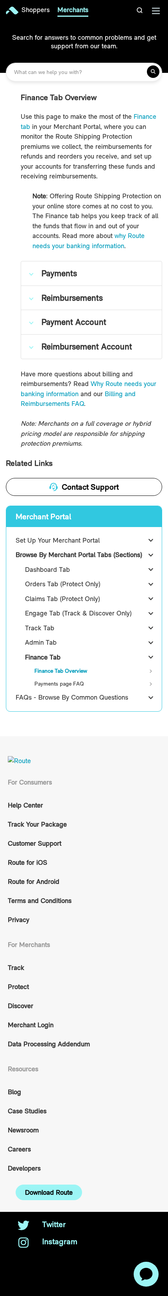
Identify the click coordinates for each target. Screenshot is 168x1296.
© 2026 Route (36, 1258)
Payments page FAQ (59, 684)
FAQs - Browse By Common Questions (72, 697)
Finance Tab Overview (60, 671)
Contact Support (90, 487)
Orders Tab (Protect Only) (62, 584)
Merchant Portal (43, 516)
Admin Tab (41, 642)
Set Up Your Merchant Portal (58, 540)
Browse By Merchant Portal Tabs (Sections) (79, 555)
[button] (140, 10)
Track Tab (39, 628)
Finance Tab (43, 657)
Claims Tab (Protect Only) (62, 599)
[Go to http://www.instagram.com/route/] (23, 1243)
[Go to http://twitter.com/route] (23, 1226)
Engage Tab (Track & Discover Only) (78, 613)
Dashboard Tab (47, 569)
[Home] (13, 10)
